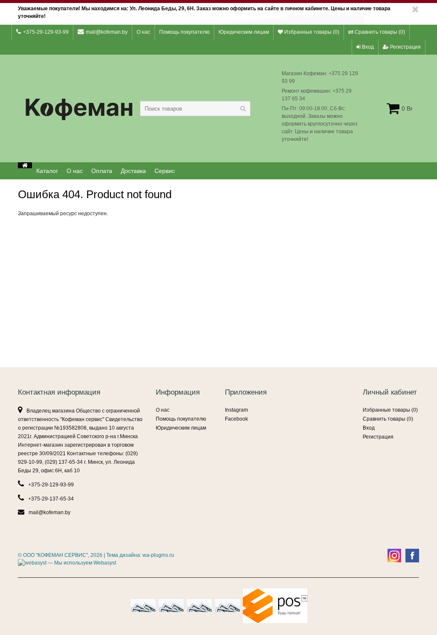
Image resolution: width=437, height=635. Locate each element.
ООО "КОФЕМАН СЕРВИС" (55, 555)
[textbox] (195, 108)
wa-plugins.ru (158, 555)
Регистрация (405, 47)
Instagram (236, 410)
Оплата (101, 170)
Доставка (133, 170)
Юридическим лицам (243, 32)
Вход (367, 47)
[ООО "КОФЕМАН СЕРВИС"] (25, 165)
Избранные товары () (311, 32)
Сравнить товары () (379, 32)
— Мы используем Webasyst (81, 563)
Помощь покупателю (184, 32)
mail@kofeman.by (107, 32)
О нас (143, 32)
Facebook (236, 419)
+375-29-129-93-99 (46, 32)
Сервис (164, 170)
